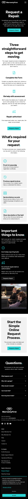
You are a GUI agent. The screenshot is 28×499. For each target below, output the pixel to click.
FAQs (2, 437)
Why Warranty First (6, 434)
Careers (3, 440)
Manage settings (7, 487)
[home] (9, 2)
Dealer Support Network (7, 455)
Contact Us (4, 443)
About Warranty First (6, 431)
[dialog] (14, 487)
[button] (25, 2)
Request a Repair (14, 30)
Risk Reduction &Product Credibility (6, 461)
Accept (14, 495)
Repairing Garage (5, 474)
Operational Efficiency (6, 458)
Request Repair (5, 471)
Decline (14, 491)
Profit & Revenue (5, 452)
